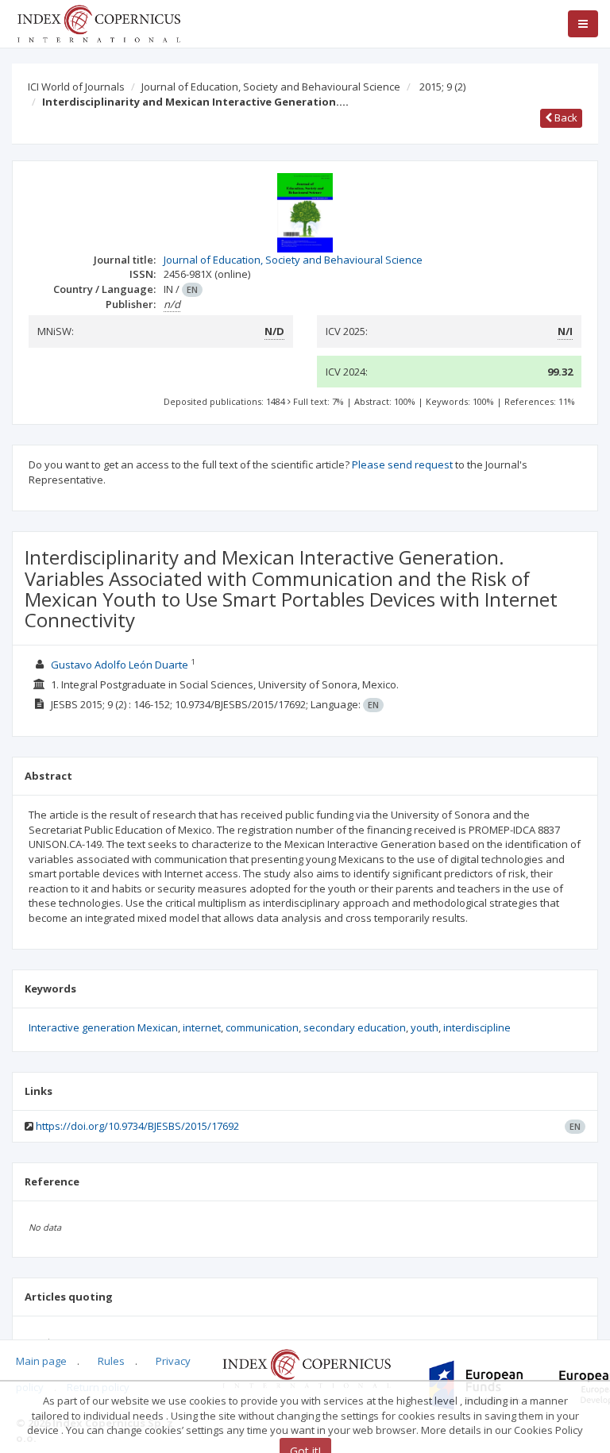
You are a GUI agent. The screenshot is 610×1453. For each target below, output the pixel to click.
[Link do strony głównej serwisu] (98, 22)
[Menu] (583, 23)
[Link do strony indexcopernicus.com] (306, 1368)
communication (262, 1027)
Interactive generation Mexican (103, 1027)
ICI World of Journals (76, 86)
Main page (41, 1361)
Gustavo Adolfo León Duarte (119, 664)
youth (424, 1027)
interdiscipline (477, 1027)
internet (202, 1027)
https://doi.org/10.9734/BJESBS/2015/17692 (137, 1126)
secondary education (354, 1027)
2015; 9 (442, 86)
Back (564, 117)
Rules (111, 1361)
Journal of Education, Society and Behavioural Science (270, 86)
